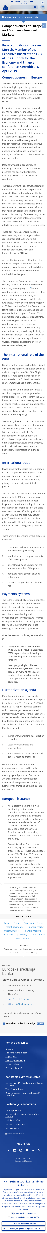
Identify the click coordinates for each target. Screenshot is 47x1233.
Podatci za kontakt (13, 1064)
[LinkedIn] (14, 1150)
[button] (42, 2)
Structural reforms (33, 923)
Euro (6, 923)
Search (35, 7)
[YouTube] (27, 1150)
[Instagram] (20, 1150)
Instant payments (14, 927)
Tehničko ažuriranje (14, 1089)
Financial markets (32, 931)
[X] (8, 1150)
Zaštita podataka (13, 1111)
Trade (16, 923)
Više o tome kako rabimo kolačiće (25, 1217)
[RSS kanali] (39, 1150)
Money (23, 935)
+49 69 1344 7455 (20, 999)
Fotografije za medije (15, 1061)
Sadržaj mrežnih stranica (15, 1134)
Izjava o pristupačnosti (15, 1124)
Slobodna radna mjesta (16, 1053)
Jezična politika (12, 1128)
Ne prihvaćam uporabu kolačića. (25, 1223)
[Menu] (42, 7)
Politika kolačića (12, 1120)
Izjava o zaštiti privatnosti (25, 1213)
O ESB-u (9, 1049)
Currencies (9, 935)
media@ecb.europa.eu (23, 1004)
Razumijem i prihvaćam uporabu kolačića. (25, 1228)
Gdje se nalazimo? (13, 1068)
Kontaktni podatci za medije (21, 1024)
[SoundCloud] (33, 1150)
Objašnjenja (11, 1057)
